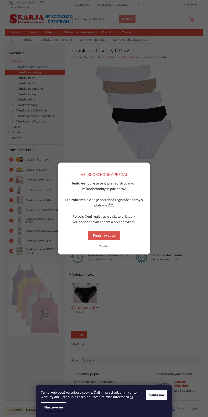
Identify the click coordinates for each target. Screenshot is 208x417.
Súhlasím (156, 395)
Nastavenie (53, 407)
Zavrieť (104, 246)
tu (131, 397)
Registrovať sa (104, 235)
